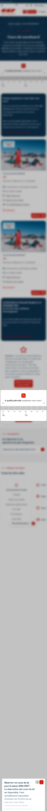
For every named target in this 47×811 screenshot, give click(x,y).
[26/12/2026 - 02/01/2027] (23, 408)
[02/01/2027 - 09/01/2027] (28, 408)
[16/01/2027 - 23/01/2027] (40, 408)
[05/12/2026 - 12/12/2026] (6, 408)
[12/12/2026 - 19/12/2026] (11, 408)
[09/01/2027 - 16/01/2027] (34, 408)
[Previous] (3, 403)
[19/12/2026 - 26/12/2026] (17, 408)
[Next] (44, 403)
